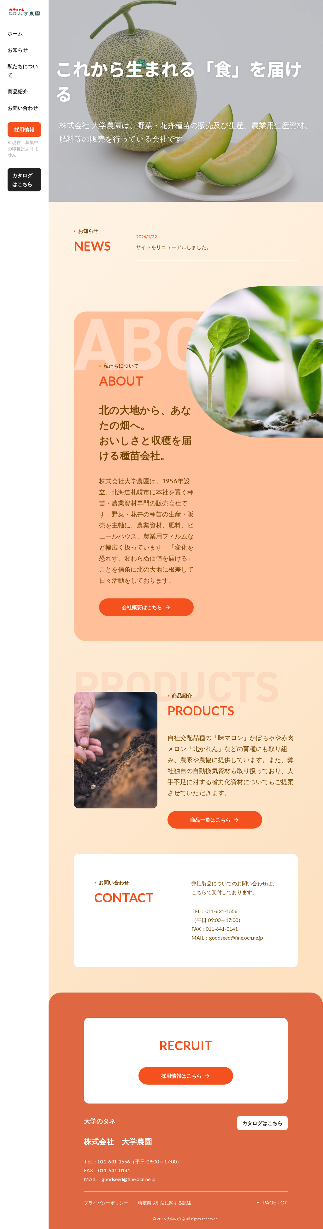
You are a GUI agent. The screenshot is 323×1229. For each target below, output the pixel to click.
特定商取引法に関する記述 (164, 1202)
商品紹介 (18, 91)
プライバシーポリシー (106, 1202)
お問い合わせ (23, 108)
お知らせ (18, 50)
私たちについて (23, 70)
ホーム (15, 33)
